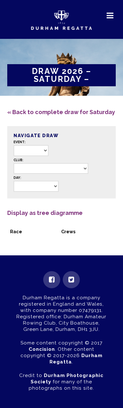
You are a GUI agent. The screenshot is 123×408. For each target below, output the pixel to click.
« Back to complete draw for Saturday (61, 112)
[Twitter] (71, 279)
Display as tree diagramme (45, 213)
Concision (42, 349)
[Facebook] (51, 279)
